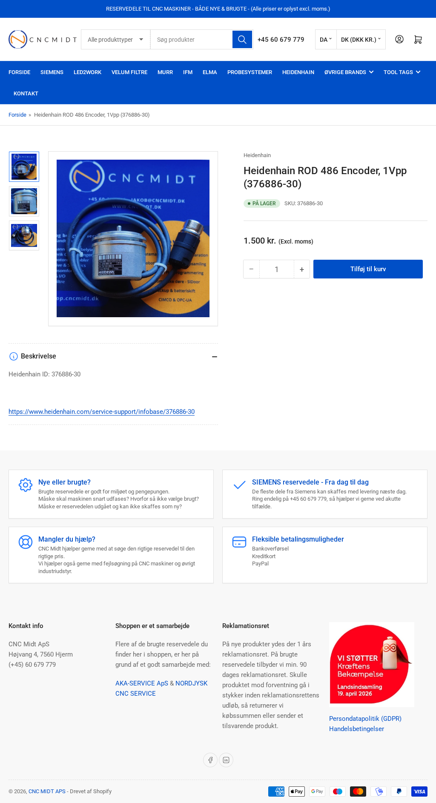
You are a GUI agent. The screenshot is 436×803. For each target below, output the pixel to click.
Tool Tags (398, 72)
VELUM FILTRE (129, 72)
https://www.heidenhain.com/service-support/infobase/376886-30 (102, 412)
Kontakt (26, 93)
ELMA (210, 72)
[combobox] (201, 39)
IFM (187, 72)
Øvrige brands (345, 72)
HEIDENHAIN (298, 72)
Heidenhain (257, 155)
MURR (165, 72)
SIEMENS (51, 72)
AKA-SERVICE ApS (141, 683)
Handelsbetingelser (356, 729)
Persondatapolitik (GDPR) (365, 719)
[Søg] (242, 39)
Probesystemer (249, 72)
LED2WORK (87, 72)
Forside (19, 72)
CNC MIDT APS (47, 791)
